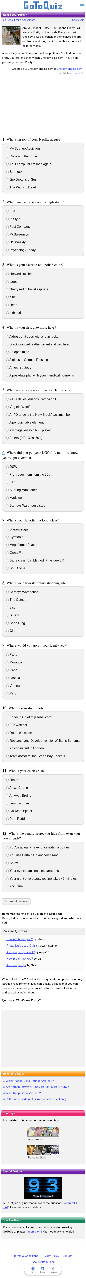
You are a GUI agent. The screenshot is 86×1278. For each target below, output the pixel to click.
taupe (13, 281)
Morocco (15, 662)
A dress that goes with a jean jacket (34, 336)
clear (13, 305)
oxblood (15, 312)
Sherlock (15, 171)
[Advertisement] (43, 105)
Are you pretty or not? (20, 952)
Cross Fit (15, 552)
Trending (53, 1272)
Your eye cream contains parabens (34, 870)
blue (12, 297)
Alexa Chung (18, 787)
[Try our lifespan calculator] (43, 1188)
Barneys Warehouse (23, 592)
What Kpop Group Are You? (23, 1093)
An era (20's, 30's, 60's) (25, 438)
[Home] (43, 5)
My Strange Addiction (24, 148)
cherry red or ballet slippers (28, 289)
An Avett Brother (20, 795)
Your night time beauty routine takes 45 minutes (43, 878)
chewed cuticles (20, 274)
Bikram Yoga (18, 529)
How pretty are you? (19, 939)
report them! (34, 1231)
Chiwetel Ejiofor (20, 811)
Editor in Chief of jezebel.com (30, 717)
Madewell (16, 497)
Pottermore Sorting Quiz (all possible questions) (36, 1099)
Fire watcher (18, 725)
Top (4, 20)
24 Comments (76, 20)
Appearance (28, 20)
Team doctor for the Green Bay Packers (37, 756)
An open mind (19, 352)
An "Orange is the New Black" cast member (40, 414)
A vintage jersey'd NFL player (30, 430)
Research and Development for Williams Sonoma (44, 740)
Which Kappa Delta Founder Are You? (30, 1080)
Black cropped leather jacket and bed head (39, 344)
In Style (14, 219)
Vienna (14, 685)
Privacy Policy (50, 1255)
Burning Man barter (23, 490)
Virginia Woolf (19, 407)
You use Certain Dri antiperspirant (33, 855)
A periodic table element (26, 422)
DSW (13, 466)
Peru (12, 693)
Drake (13, 780)
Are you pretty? (16, 965)
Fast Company (19, 226)
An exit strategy (20, 367)
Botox (13, 863)
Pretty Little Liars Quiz (20, 945)
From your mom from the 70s (29, 474)
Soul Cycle (17, 568)
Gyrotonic (16, 537)
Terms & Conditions (26, 1255)
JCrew (14, 615)
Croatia (14, 678)
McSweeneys (19, 234)
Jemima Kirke (19, 803)
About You (14, 20)
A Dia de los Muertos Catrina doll (32, 399)
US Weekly (17, 242)
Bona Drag (17, 623)
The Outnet (17, 599)
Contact (67, 1255)
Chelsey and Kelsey (69, 68)
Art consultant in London (26, 748)
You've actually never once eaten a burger (39, 847)
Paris (13, 654)
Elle (12, 211)
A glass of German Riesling (28, 359)
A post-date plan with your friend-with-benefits (41, 375)
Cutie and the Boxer (23, 156)
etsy (12, 607)
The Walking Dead (22, 187)
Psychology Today (22, 250)
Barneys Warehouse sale (27, 505)
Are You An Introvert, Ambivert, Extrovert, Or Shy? (37, 1086)
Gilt (11, 482)
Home (33, 1272)
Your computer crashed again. (30, 164)
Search (43, 1272)
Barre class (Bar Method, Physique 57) (36, 560)
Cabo (13, 670)
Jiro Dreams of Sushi (24, 179)
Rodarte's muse (20, 733)
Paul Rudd (17, 818)
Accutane (16, 886)
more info (78, 73)
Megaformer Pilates (23, 544)
